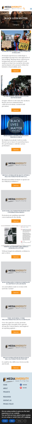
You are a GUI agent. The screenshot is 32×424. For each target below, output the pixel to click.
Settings (19, 421)
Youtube (25, 387)
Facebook (25, 384)
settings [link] (27, 417)
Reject (12, 421)
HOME (5, 384)
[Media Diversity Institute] (16, 380)
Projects (6, 391)
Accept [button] (5, 421)
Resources (7, 396)
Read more (16, 70)
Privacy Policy (8, 403)
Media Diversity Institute (12, 8)
